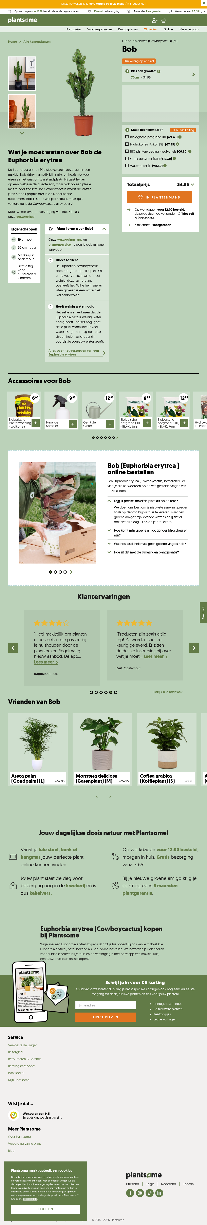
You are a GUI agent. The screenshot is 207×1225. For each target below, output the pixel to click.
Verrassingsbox (189, 29)
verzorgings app (69, 239)
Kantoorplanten (128, 29)
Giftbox (168, 29)
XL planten (150, 29)
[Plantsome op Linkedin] (159, 1193)
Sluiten (45, 1209)
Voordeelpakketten (99, 29)
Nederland (168, 1184)
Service (15, 1037)
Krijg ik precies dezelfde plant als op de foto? (146, 501)
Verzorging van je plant (24, 1143)
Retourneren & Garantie (24, 1059)
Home (12, 42)
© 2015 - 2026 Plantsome (108, 1220)
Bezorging (15, 1052)
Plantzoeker (74, 29)
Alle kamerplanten (37, 42)
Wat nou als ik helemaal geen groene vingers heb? (150, 544)
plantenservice (60, 244)
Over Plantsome (19, 1137)
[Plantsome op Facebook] (130, 1193)
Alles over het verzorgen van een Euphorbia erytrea (74, 353)
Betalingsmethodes (22, 1066)
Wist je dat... (20, 1104)
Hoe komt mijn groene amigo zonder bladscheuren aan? (150, 532)
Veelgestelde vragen (23, 1045)
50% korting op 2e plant (139, 61)
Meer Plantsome (24, 1129)
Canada (188, 1184)
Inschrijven (105, 1017)
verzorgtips (25, 216)
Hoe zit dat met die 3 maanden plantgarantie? (146, 552)
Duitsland (132, 1184)
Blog (11, 1151)
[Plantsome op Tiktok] (150, 1193)
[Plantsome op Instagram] (140, 1193)
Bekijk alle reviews (167, 692)
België (150, 1184)
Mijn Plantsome (19, 1080)
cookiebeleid (30, 1199)
